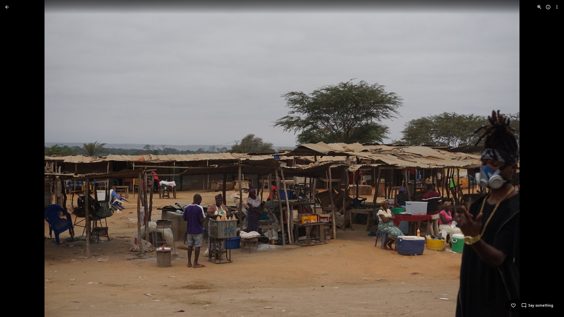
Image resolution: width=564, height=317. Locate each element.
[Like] (513, 305)
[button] (12, 158)
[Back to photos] (7, 7)
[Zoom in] (539, 7)
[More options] (557, 7)
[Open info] (548, 7)
